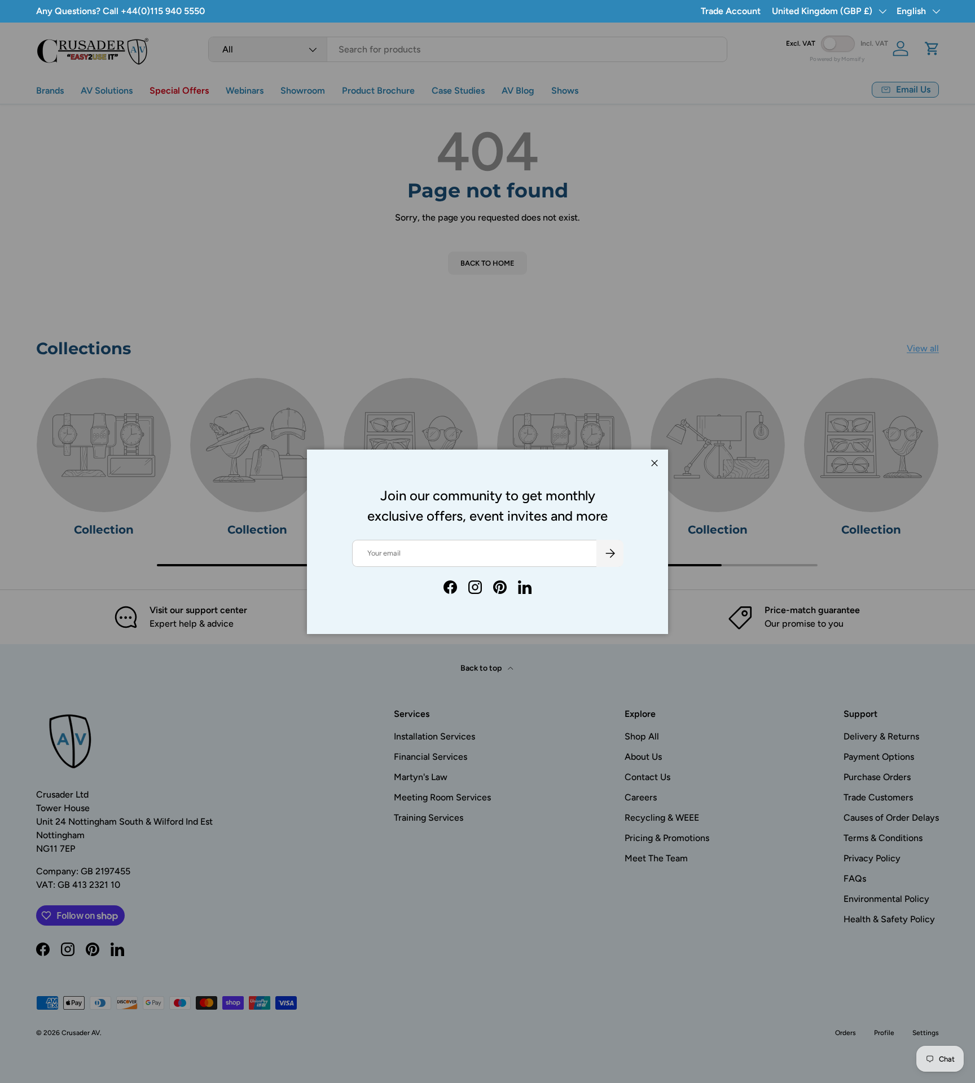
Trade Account (731, 11)
